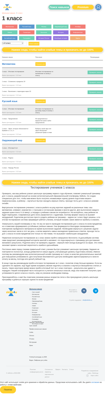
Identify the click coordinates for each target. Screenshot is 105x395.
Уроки (31, 345)
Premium (83, 7)
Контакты (65, 369)
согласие (95, 382)
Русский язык (9, 101)
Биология (35, 310)
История (34, 312)
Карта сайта (94, 375)
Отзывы (31, 339)
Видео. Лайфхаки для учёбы (38, 360)
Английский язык (37, 317)
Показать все (40, 64)
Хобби (31, 332)
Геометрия (35, 308)
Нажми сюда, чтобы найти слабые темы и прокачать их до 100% (52, 49)
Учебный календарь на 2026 (38, 357)
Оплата (31, 335)
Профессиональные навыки (38, 329)
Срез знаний (36, 292)
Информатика (36, 314)
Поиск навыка (34, 43)
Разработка (84, 370)
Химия (34, 305)
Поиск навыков (59, 7)
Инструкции (33, 342)
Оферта (57, 369)
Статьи (71, 369)
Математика (8, 64)
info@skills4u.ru (87, 300)
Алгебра (34, 303)
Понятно (8, 390)
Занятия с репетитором (36, 322)
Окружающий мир (12, 140)
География (35, 319)
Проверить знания (95, 72)
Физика (34, 299)
